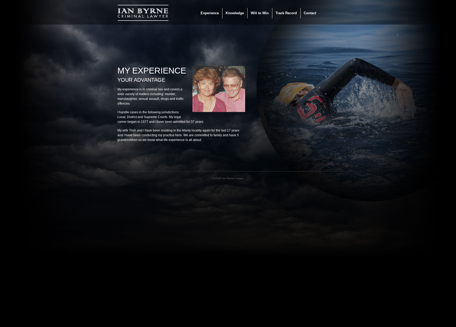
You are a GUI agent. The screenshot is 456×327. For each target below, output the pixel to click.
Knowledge (235, 13)
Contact (310, 13)
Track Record (286, 13)
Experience (210, 13)
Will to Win (260, 13)
